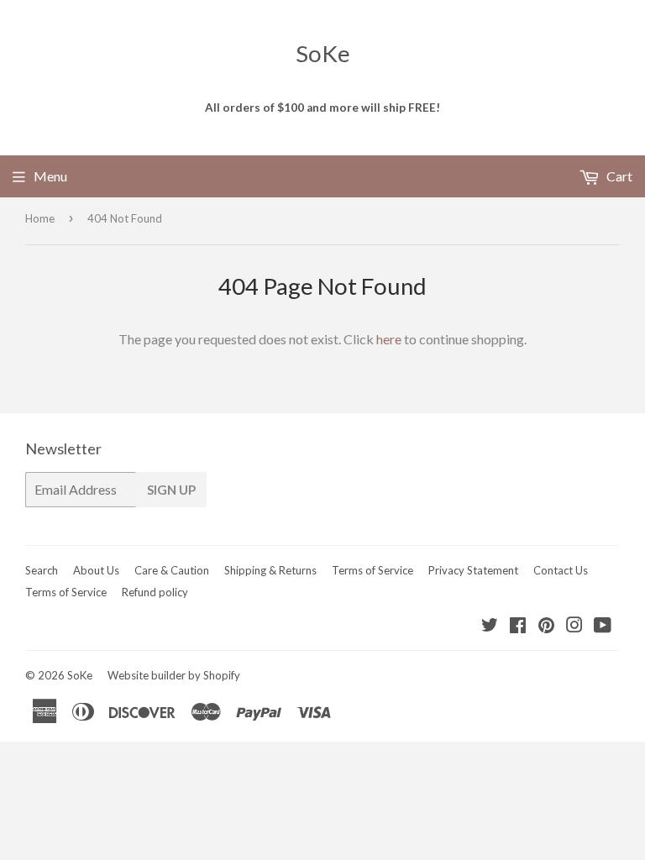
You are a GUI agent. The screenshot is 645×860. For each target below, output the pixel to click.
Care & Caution (171, 570)
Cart (618, 176)
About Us (96, 570)
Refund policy (155, 592)
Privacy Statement (473, 570)
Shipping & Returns (270, 570)
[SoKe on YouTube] (602, 626)
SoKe (323, 53)
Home (40, 218)
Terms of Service (372, 570)
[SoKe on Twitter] (489, 626)
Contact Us (560, 570)
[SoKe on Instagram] (574, 626)
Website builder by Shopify (174, 675)
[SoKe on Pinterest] (546, 626)
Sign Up (171, 489)
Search (41, 570)
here (388, 339)
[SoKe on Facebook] (518, 626)
